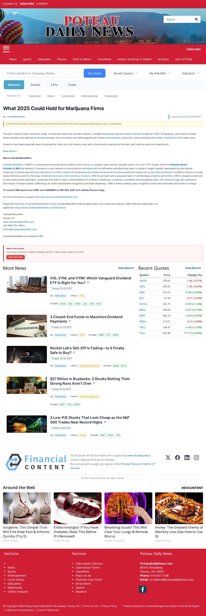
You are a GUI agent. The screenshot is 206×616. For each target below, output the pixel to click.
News (51, 96)
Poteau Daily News (34, 606)
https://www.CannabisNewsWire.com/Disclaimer (40, 207)
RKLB (115, 366)
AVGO (63, 304)
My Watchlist (157, 73)
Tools (72, 85)
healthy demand (132, 133)
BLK (70, 304)
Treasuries (111, 96)
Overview (35, 96)
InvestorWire (92, 168)
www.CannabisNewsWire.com (18, 221)
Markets (14, 85)
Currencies (68, 96)
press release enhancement (99, 172)
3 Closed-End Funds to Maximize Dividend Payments (86, 319)
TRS (118, 435)
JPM (92, 304)
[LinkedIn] (187, 462)
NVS (99, 304)
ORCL (142, 327)
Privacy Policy (129, 464)
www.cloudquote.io (138, 455)
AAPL (142, 286)
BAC (141, 298)
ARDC (101, 335)
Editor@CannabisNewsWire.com (20, 229)
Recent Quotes (123, 73)
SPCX (123, 366)
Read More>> (10, 151)
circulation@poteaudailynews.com (171, 579)
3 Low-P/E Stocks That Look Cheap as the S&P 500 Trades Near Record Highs (89, 419)
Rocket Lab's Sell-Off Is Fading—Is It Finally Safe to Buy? (87, 350)
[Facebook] (177, 462)
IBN (41, 236)
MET (62, 404)
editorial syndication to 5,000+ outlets (50, 172)
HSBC (77, 304)
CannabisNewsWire (13, 164)
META (142, 310)
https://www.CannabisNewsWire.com (58, 197)
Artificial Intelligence (89, 397)
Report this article (15, 257)
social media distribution (160, 172)
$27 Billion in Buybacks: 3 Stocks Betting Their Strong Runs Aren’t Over (90, 381)
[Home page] (103, 18)
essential (41, 137)
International (89, 96)
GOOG (143, 304)
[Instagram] (196, 462)
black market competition (162, 137)
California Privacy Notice (19, 610)
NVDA (142, 321)
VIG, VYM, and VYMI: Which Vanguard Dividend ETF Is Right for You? (90, 280)
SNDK (76, 404)
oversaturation (113, 137)
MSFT (142, 315)
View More (125, 268)
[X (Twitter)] (168, 462)
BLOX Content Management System (157, 606)
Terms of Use (90, 606)
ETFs (54, 85)
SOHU (110, 435)
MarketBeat (60, 296)
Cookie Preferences (48, 610)
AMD (142, 292)
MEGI (115, 335)
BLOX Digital (192, 606)
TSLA (142, 333)
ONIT (102, 435)
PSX (69, 404)
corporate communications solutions (71, 175)
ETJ (108, 335)
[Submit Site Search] (196, 19)
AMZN (142, 280)
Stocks (35, 85)
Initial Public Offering (89, 366)
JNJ (85, 304)
